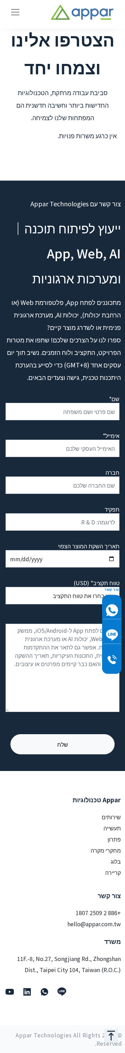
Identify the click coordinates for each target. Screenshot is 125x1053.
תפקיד (112, 509)
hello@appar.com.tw (94, 924)
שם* (114, 399)
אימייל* (111, 435)
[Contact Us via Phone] (112, 659)
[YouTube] (9, 991)
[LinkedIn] (27, 991)
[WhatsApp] (44, 991)
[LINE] (61, 991)
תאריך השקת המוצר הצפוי (88, 546)
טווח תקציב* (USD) (96, 583)
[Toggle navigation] (15, 12)
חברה (112, 472)
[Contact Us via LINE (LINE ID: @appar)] (112, 635)
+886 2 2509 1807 (98, 913)
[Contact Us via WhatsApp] (112, 610)
